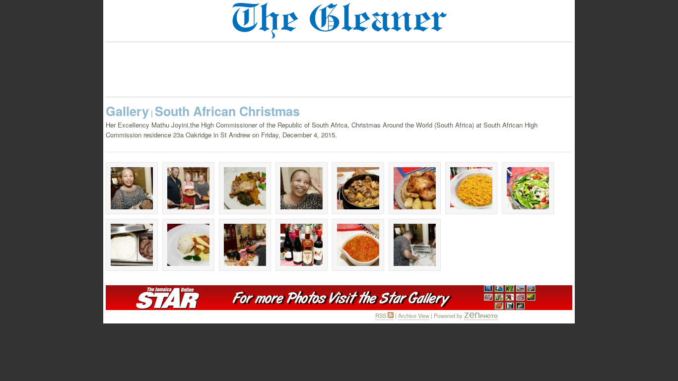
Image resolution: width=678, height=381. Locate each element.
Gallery (127, 111)
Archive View (413, 315)
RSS (381, 315)
